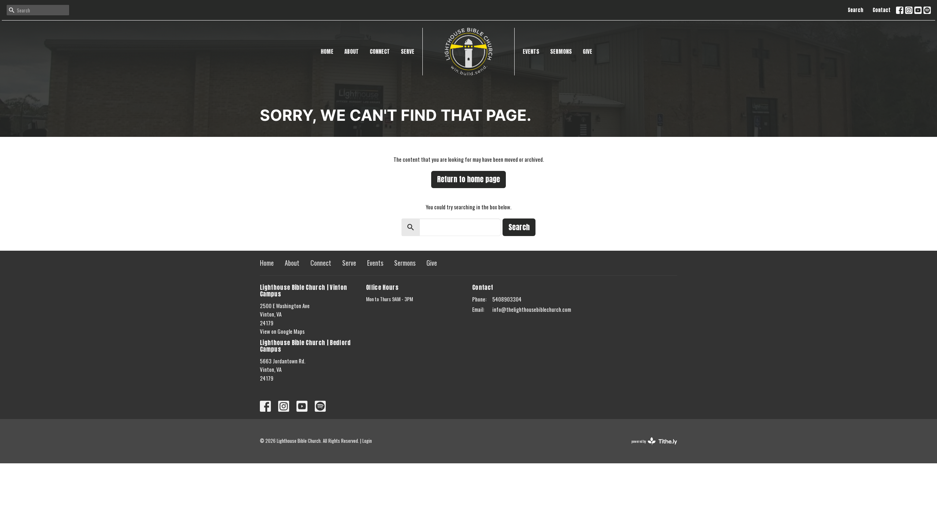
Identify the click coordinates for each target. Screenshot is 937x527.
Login (367, 440)
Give (587, 51)
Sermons (561, 51)
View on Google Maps (282, 331)
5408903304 (507, 299)
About (351, 51)
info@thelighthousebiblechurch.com (531, 309)
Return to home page (468, 179)
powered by (649, 447)
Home (327, 51)
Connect (380, 51)
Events (531, 51)
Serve (407, 51)
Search (855, 10)
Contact (882, 10)
